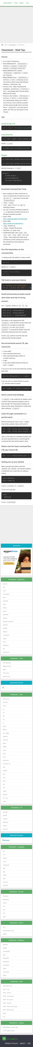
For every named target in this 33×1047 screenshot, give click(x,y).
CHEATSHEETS (7, 3)
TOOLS (16, 3)
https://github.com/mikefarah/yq (13, 223)
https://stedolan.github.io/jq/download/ (15, 219)
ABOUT (21, 3)
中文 (27, 3)
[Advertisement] (16, 24)
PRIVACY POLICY (11, 1043)
